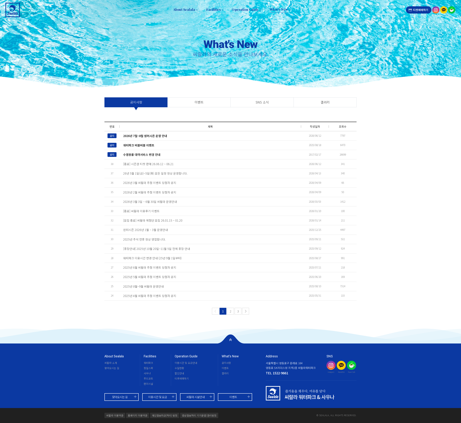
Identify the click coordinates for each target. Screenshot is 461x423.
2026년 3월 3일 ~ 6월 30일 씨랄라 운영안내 (150, 201)
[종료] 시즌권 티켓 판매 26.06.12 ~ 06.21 (148, 164)
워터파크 (148, 363)
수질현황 (179, 368)
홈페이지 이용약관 (137, 415)
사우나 (147, 373)
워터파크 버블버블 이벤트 (138, 145)
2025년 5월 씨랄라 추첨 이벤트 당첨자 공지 (149, 277)
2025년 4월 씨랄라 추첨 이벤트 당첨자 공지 (149, 296)
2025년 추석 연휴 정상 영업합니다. (144, 239)
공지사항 (136, 102)
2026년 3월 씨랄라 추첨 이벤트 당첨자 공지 (149, 182)
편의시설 (148, 383)
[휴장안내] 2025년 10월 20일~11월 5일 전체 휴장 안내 (156, 248)
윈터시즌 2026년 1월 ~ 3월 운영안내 (145, 230)
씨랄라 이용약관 (114, 415)
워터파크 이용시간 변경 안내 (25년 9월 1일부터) (152, 258)
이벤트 (199, 102)
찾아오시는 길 (111, 368)
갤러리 (325, 102)
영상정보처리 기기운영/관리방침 (199, 415)
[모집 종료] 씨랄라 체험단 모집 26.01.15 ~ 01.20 (152, 220)
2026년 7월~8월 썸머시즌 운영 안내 (145, 136)
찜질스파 (148, 368)
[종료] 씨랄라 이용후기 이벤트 (141, 211)
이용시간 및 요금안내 (186, 363)
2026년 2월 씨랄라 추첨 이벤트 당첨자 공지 (149, 192)
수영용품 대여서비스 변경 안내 (141, 154)
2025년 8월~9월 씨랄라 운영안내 (143, 286)
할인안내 (179, 373)
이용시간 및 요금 (157, 397)
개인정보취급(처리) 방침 (164, 415)
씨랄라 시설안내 (195, 397)
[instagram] (435, 9)
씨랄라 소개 (110, 363)
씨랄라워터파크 (12, 10)
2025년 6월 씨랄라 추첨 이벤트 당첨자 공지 (149, 267)
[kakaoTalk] (443, 9)
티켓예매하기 (420, 10)
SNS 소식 (262, 102)
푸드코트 (148, 378)
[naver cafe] (451, 9)
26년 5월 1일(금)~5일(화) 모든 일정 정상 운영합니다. (155, 173)
